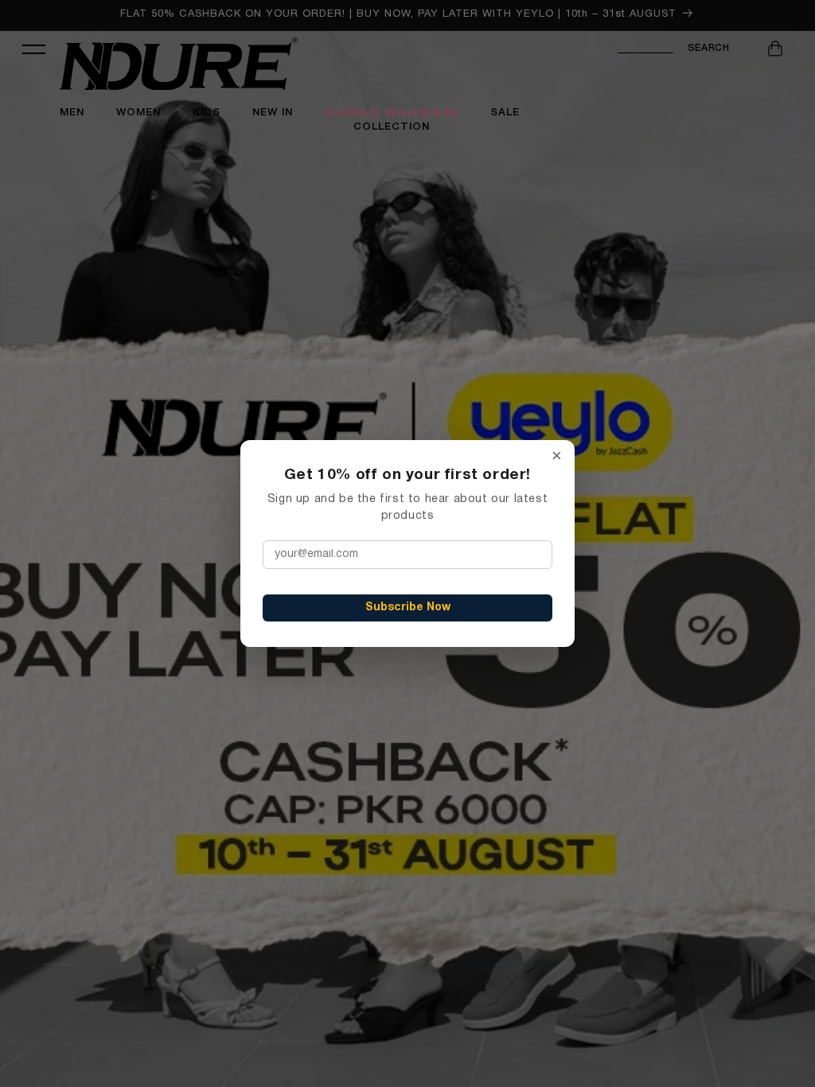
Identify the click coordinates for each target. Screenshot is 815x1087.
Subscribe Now (407, 607)
